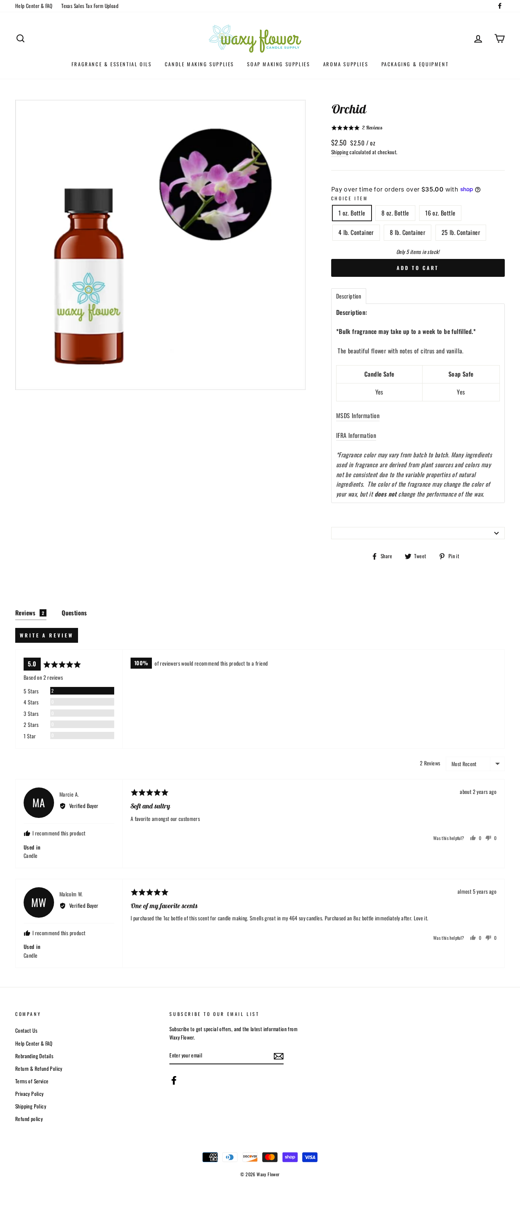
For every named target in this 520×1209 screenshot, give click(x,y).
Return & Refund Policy (38, 1068)
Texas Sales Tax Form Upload (89, 6)
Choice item (349, 198)
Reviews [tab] (29, 612)
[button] (357, 127)
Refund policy (29, 1119)
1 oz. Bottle (351, 212)
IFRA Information (356, 435)
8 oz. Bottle (395, 212)
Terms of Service (31, 1081)
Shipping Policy (30, 1106)
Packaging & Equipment (415, 64)
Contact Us (26, 1030)
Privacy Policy (29, 1093)
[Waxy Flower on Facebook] (174, 1080)
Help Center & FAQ (34, 6)
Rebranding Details (34, 1056)
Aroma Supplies (345, 64)
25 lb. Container (461, 232)
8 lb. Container (407, 232)
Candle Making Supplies (199, 64)
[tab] (348, 296)
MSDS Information (358, 415)
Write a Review (46, 635)
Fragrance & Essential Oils (112, 64)
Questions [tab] (74, 612)
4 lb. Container (356, 232)
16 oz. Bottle (440, 212)
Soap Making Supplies (278, 64)
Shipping (339, 152)
